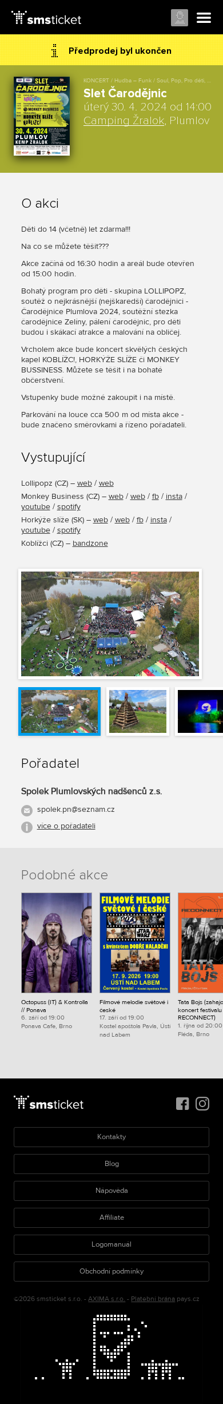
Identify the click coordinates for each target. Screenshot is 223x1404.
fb (155, 496)
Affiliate (111, 1217)
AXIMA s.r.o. (106, 1299)
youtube (35, 506)
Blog (112, 1163)
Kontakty (111, 1136)
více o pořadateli (66, 826)
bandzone (90, 543)
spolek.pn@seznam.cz (76, 809)
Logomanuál (111, 1244)
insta (174, 496)
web (84, 483)
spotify (69, 506)
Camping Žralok (123, 120)
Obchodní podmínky (111, 1271)
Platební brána (153, 1299)
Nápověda (111, 1190)
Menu (204, 18)
